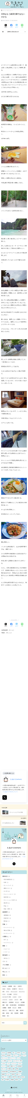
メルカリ (11, 999)
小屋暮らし (6, 936)
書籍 (17, 1010)
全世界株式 (11, 1002)
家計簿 (6, 903)
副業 (3, 1005)
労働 (4, 924)
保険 (21, 999)
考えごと (5, 971)
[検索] (25, 1022)
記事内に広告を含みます (13, 31)
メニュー (10, 1096)
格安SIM (7, 897)
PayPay (8, 988)
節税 (3, 1013)
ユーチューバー (9, 933)
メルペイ (16, 999)
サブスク (15, 994)
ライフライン (8, 942)
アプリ (7, 991)
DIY (6, 939)
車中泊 (6, 958)
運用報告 (7, 915)
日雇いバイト (11, 1010)
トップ (24, 1096)
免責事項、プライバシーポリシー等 (14, 1090)
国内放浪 (5, 955)
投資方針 (7, 918)
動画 (7, 1005)
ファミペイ (5, 999)
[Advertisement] (14, 48)
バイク (6, 952)
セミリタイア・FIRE (7, 997)
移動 (4, 946)
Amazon (4, 986)
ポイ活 (6, 891)
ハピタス (14, 997)
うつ (4, 961)
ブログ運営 (6, 965)
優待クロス (8, 888)
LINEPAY (20, 986)
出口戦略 (22, 1002)
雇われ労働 (8, 930)
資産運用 (6, 912)
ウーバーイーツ (9, 927)
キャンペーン (21, 991)
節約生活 (6, 876)
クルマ (6, 949)
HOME (14, 1087)
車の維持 (16, 1013)
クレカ (4, 994)
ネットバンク (8, 885)
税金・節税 (8, 909)
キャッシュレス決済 (10, 900)
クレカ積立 (9, 994)
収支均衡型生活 (9, 879)
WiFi (3, 991)
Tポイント (21, 988)
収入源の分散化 (13, 1005)
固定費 (9, 1007)
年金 (6, 906)
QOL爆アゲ (14, 988)
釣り (8, 1015)
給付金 (7, 1013)
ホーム (3, 1096)
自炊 (6, 882)
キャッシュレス (14, 991)
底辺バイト (5, 1010)
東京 (4, 975)
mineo (4, 988)
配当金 (6, 921)
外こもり (11, 630)
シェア (17, 1096)
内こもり (17, 1002)
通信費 (21, 1013)
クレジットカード (9, 894)
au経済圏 (10, 986)
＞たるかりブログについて (10, 791)
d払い (15, 986)
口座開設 (4, 1007)
